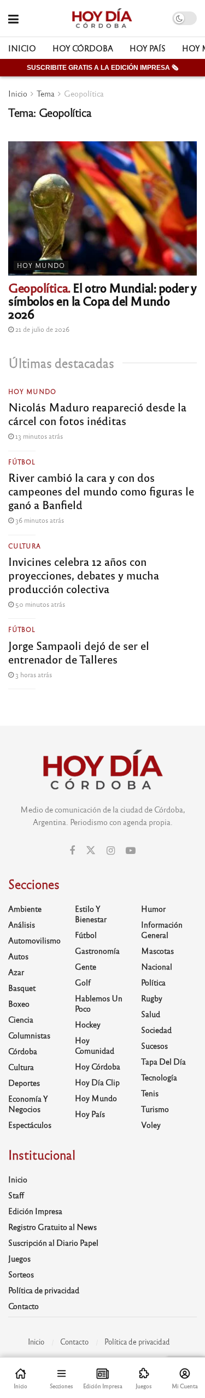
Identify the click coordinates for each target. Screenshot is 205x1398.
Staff (16, 1195)
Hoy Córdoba (82, 48)
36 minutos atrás (39, 520)
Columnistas (29, 1035)
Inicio (22, 48)
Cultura (24, 545)
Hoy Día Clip (97, 1082)
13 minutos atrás (38, 436)
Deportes (24, 1083)
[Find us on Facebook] (72, 851)
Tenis (150, 1093)
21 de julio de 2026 (41, 329)
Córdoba (22, 1051)
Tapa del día (163, 1061)
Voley (151, 1125)
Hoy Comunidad (94, 1045)
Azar (16, 972)
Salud (150, 1014)
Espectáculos (29, 1125)
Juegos (19, 1258)
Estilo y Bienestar (91, 914)
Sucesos (154, 1045)
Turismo (155, 1109)
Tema (46, 93)
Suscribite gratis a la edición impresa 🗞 (102, 67)
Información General (162, 929)
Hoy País (148, 48)
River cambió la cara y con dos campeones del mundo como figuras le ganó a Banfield (101, 491)
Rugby (151, 998)
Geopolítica (84, 93)
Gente (85, 966)
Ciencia (20, 1019)
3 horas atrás (33, 674)
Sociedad (156, 1030)
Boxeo (19, 1003)
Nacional (156, 966)
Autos (18, 956)
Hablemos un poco (98, 1003)
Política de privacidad (43, 1290)
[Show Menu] (13, 18)
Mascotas (157, 950)
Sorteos (21, 1274)
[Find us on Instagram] (111, 851)
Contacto (23, 1306)
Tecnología (159, 1077)
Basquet (22, 988)
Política (153, 982)
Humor (153, 908)
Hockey (88, 1024)
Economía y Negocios (28, 1104)
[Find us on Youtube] (131, 851)
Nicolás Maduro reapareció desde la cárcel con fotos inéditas (97, 413)
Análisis (21, 924)
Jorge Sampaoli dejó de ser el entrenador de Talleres (78, 652)
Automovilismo (34, 940)
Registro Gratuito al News (52, 1227)
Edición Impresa (35, 1211)
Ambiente (25, 908)
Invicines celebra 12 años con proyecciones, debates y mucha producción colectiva (83, 575)
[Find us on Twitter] (91, 850)
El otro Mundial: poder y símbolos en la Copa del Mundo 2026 (102, 300)
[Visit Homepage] (102, 18)
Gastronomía (97, 950)
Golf (83, 982)
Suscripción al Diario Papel (53, 1242)
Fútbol (22, 461)
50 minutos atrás (39, 604)
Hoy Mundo (41, 265)
